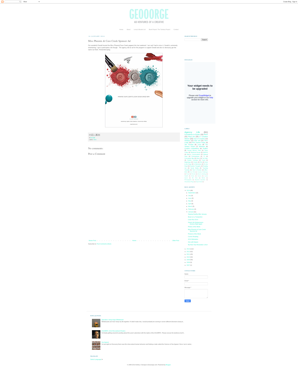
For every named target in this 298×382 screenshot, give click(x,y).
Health (186, 176)
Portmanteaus (195, 156)
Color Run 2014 (193, 219)
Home (121, 29)
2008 (188, 262)
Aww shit (197, 140)
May (189, 201)
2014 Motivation (193, 239)
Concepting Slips (189, 158)
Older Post (175, 240)
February (191, 209)
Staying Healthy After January (197, 214)
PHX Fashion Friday (198, 142)
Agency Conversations (193, 154)
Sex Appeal (105, 342)
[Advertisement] (133, 222)
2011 (188, 254)
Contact (176, 29)
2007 (188, 265)
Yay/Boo (205, 148)
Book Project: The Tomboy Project (159, 29)
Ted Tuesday (189, 144)
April (189, 204)
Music (198, 158)
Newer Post (92, 240)
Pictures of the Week (194, 234)
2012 (188, 251)
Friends (193, 174)
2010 (188, 257)
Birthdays (202, 146)
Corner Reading (193, 236)
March (190, 206)
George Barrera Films (194, 150)
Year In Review (196, 170)
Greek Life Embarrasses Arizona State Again (195, 223)
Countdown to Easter (192, 134)
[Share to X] (94, 135)
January (191, 212)
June (190, 198)
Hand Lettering (202, 174)
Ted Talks (205, 158)
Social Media (195, 168)
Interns (199, 176)
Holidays (187, 140)
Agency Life (192, 132)
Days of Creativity (199, 139)
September (192, 193)
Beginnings (188, 162)
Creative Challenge (202, 172)
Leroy (199, 144)
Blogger (168, 365)
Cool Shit (192, 172)
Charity (195, 162)
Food (187, 174)
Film (201, 162)
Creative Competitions (192, 148)
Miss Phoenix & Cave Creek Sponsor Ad (197, 230)
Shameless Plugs (189, 181)
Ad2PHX (205, 152)
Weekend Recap (195, 152)
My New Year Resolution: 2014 (198, 245)
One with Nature (193, 242)
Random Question (200, 179)
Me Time (195, 178)
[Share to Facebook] (97, 135)
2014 (188, 190)
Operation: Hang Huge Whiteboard (113, 320)
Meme (203, 178)
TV (204, 156)
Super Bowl (199, 181)
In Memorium (197, 164)
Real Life (191, 136)
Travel (203, 160)
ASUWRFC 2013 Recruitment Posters (113, 331)
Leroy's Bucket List (140, 29)
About (128, 29)
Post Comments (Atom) (104, 244)
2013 (188, 249)
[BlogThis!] (92, 135)
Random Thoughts (195, 166)
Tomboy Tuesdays (192, 160)
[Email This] (90, 135)
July (189, 195)
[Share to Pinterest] (99, 135)
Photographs (188, 179)
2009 (188, 260)
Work (95, 139)
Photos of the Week (194, 227)
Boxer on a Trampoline (195, 217)
